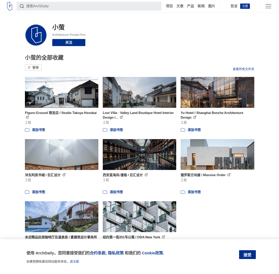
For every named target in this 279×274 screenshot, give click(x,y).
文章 (180, 6)
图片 (211, 6)
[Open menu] (268, 6)
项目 (169, 6)
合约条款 (98, 253)
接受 (247, 255)
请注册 (74, 261)
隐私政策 (116, 253)
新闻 (201, 6)
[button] (33, 68)
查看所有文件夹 (243, 69)
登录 (234, 6)
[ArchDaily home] (9, 6)
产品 (190, 6)
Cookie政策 (152, 253)
